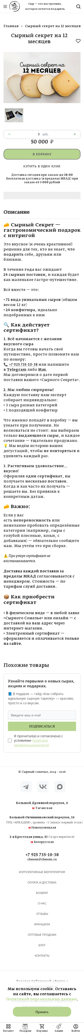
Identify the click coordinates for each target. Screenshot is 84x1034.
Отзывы (42, 914)
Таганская (42, 806)
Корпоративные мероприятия (42, 872)
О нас (42, 903)
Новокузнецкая (42, 822)
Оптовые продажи (42, 935)
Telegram (16, 370)
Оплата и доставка (42, 882)
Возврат (42, 893)
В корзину (42, 154)
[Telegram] (26, 787)
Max (42, 370)
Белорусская (42, 840)
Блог (42, 945)
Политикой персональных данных (41, 999)
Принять (42, 1012)
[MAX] (60, 787)
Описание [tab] (17, 212)
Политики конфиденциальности (31, 742)
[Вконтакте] (43, 787)
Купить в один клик (41, 166)
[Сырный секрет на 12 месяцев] (42, 102)
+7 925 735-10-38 (23, 364)
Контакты (42, 956)
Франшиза (42, 924)
